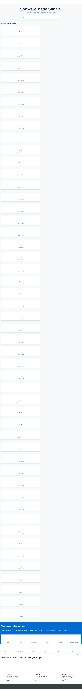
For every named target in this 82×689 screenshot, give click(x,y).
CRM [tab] (60, 630)
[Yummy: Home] (3, 2)
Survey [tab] (65, 630)
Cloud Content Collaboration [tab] (20, 630)
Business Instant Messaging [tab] (36, 630)
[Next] (80, 23)
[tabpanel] (41, 643)
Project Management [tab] (51, 630)
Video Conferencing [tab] (6, 630)
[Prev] (78, 23)
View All (79, 654)
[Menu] (79, 2)
